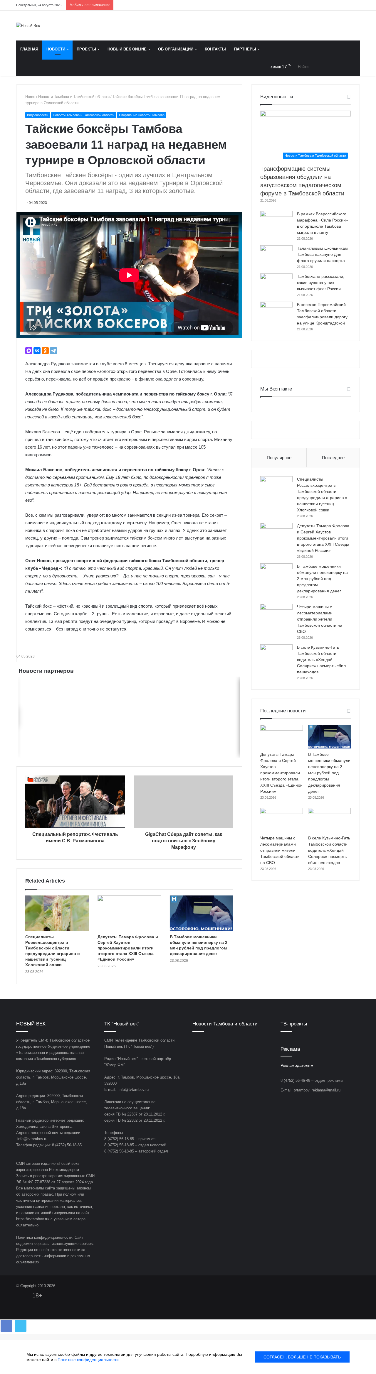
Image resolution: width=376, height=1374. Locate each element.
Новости (55, 49)
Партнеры (245, 49)
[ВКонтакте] (37, 350)
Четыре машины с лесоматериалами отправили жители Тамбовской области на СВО (319, 619)
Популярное (279, 457)
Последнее (333, 457)
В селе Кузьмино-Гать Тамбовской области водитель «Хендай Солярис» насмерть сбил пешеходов (321, 659)
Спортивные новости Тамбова (141, 115)
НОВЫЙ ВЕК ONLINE (127, 49)
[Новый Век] (28, 25)
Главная (29, 49)
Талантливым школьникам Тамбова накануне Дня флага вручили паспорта (322, 254)
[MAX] (28, 350)
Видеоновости (37, 115)
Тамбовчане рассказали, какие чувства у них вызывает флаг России (320, 282)
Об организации (175, 49)
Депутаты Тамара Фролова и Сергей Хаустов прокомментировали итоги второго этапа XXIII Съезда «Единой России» (128, 947)
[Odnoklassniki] (329, 5)
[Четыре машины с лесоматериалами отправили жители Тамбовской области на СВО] (276, 615)
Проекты (86, 49)
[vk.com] (320, 5)
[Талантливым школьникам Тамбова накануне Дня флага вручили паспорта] (276, 256)
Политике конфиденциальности (88, 1359)
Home (30, 96)
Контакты (215, 49)
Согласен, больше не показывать (302, 1357)
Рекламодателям (297, 1065)
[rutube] (355, 5)
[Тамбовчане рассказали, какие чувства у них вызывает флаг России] (276, 284)
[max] (346, 5)
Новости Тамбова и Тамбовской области (74, 96)
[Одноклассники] (45, 350)
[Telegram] (337, 5)
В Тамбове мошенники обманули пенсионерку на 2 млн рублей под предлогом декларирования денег (322, 578)
